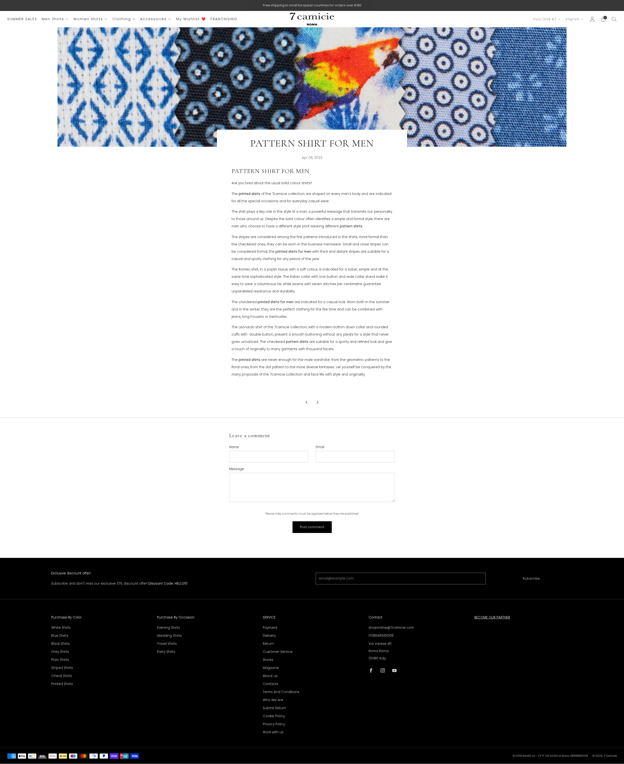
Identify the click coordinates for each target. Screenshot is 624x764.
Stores (268, 660)
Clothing (121, 19)
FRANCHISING (224, 19)
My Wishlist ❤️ (191, 19)
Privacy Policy (274, 724)
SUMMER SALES (22, 19)
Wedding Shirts (169, 635)
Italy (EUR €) (544, 19)
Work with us (273, 732)
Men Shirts (53, 19)
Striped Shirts (62, 668)
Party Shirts (166, 651)
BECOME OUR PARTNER (492, 617)
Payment (270, 627)
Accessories (153, 19)
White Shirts (61, 627)
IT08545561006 (381, 635)
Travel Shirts (167, 643)
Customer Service (277, 651)
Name (234, 447)
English (573, 19)
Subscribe (531, 578)
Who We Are (273, 700)
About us (270, 676)
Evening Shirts (168, 627)
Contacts (270, 684)
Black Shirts (60, 643)
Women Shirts (88, 19)
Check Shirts (61, 676)
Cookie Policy (274, 716)
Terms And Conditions (281, 692)
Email (320, 447)
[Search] (614, 19)
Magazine (271, 668)
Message (236, 469)
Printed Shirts (62, 684)
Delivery (269, 635)
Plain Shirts (60, 660)
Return (268, 643)
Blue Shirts (59, 635)
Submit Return (274, 708)
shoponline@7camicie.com (391, 627)
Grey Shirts (60, 651)
